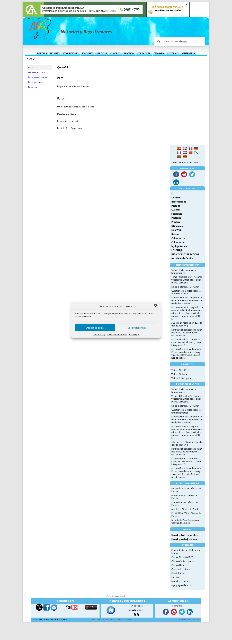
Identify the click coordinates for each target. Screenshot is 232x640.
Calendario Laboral (180, 569)
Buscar (175, 233)
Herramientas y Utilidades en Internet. (186, 551)
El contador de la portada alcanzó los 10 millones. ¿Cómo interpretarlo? (186, 342)
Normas (54, 53)
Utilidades (177, 226)
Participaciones (35, 82)
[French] (191, 148)
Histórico (172, 53)
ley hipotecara (179, 246)
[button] (155, 306)
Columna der (178, 242)
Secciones (87, 53)
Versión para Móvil (116, 595)
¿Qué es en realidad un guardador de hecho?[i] (187, 324)
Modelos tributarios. (181, 581)
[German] (196, 148)
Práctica (129, 53)
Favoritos (32, 87)
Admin (174, 509)
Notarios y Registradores (86, 32)
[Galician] (196, 152)
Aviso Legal (134, 334)
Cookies (128, 619)
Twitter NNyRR (178, 370)
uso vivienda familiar (182, 258)
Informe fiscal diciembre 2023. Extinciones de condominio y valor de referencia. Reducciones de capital (186, 353)
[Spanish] (179, 148)
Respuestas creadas (37, 77)
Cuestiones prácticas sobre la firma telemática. (186, 292)
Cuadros (115, 53)
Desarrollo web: (187, 619)
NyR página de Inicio (181, 585)
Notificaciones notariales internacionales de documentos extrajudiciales (186, 332)
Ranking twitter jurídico (184, 535)
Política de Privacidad (117, 334)
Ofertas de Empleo (191, 509)
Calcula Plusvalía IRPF (182, 557)
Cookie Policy (99, 334)
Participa (101, 53)
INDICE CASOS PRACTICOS (185, 254)
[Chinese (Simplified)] (191, 152)
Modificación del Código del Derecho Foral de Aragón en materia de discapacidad (187, 300)
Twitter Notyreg (179, 374)
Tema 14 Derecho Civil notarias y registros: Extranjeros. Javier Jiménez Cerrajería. (187, 279)
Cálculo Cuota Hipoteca (183, 561)
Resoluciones (70, 53)
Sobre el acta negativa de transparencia (184, 271)
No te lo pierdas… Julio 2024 (185, 286)
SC (172, 193)
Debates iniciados (36, 72)
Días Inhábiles (178, 573)
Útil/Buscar (143, 53)
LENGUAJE (176, 250)
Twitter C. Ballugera (181, 378)
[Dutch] (185, 152)
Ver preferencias (137, 327)
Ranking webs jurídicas (184, 539)
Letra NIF (176, 577)
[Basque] (179, 156)
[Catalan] (185, 156)
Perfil (30, 67)
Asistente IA (188, 53)
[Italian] (179, 152)
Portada (42, 53)
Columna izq (178, 238)
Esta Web (159, 53)
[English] (185, 148)
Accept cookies (95, 327)
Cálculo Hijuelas (179, 565)
